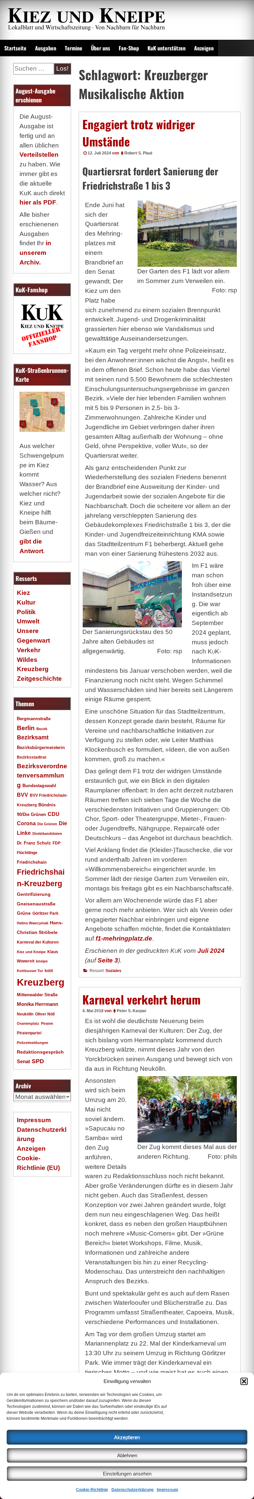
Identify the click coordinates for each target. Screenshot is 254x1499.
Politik (26, 611)
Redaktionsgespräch (40, 1052)
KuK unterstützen (167, 48)
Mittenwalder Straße (37, 995)
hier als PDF (38, 202)
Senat (23, 1061)
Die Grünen (47, 824)
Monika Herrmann (37, 1004)
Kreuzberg (40, 982)
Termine (73, 48)
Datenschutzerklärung (132, 1489)
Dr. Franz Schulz (34, 842)
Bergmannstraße (34, 719)
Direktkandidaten (47, 834)
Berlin (26, 727)
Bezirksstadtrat (31, 757)
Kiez (23, 592)
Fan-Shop (129, 48)
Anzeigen (204, 48)
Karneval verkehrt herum (141, 999)
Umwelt (28, 621)
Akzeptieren (127, 1437)
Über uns (100, 48)
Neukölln (25, 1014)
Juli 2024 (211, 950)
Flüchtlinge (27, 852)
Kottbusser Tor (30, 971)
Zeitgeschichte (39, 678)
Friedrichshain (32, 862)
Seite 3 (108, 960)
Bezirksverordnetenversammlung (42, 776)
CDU (54, 814)
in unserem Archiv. (35, 253)
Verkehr (28, 650)
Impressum (167, 1489)
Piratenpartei (29, 1033)
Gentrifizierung (34, 894)
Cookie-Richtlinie (92, 1489)
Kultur (26, 602)
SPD (38, 1061)
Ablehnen (127, 1455)
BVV (22, 795)
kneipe (42, 961)
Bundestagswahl (39, 785)
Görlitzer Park (45, 913)
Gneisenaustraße (36, 903)
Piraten (47, 1023)
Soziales (113, 970)
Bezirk (41, 729)
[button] (244, 1381)
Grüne (24, 913)
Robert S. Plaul (138, 153)
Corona (26, 823)
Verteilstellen (39, 154)
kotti (49, 970)
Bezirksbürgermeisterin (41, 747)
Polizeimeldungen (32, 1043)
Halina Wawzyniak (32, 923)
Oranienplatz (28, 1023)
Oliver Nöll (45, 1014)
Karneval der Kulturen (38, 942)
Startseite (15, 48)
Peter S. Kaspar (132, 1011)
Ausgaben (45, 48)
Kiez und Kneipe (31, 952)
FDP (57, 843)
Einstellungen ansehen (127, 1473)
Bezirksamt (33, 737)
